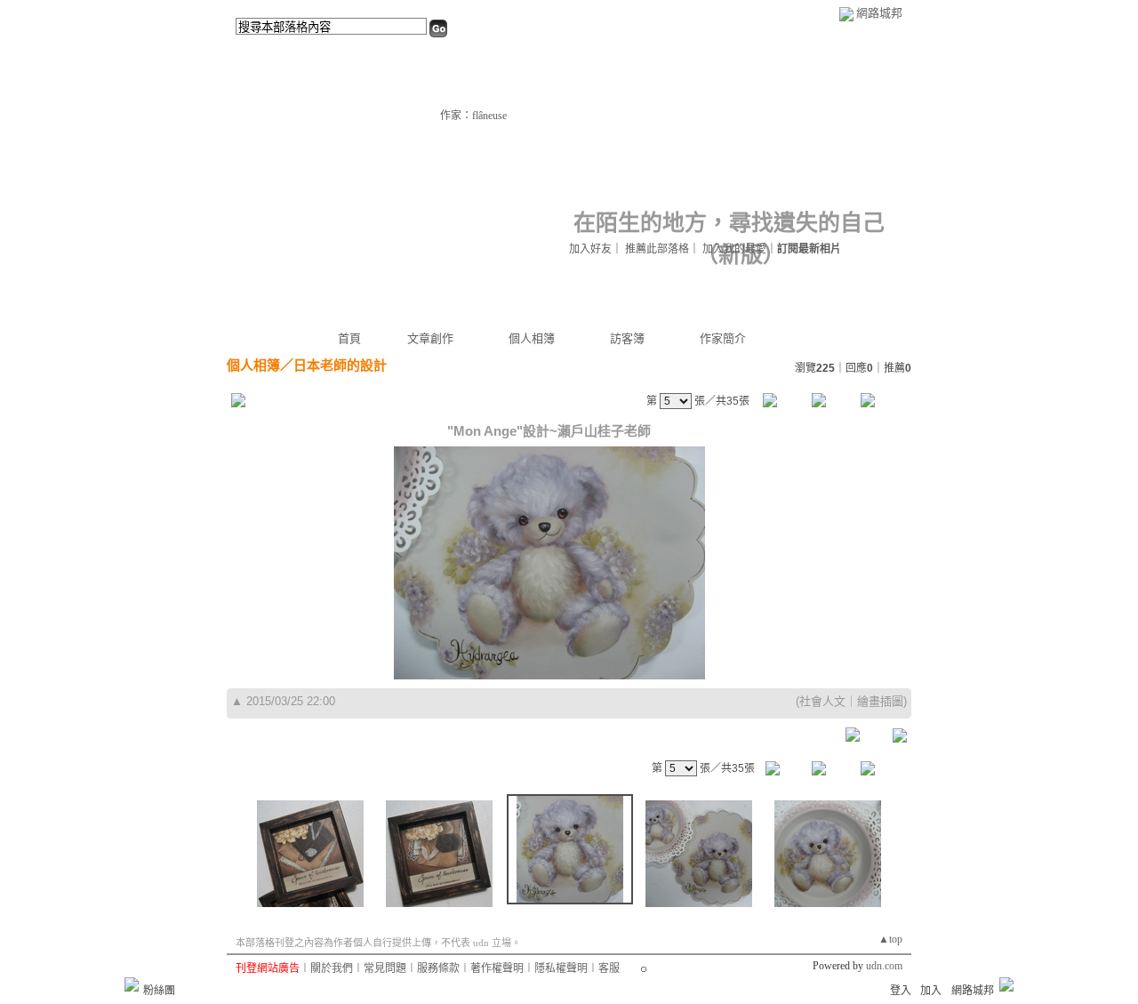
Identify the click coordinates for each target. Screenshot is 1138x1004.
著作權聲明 (497, 968)
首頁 (349, 338)
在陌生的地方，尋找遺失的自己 (729, 223)
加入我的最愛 (734, 249)
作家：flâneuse (473, 115)
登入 (900, 990)
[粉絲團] (131, 984)
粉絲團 (159, 990)
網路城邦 (879, 13)
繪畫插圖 (880, 701)
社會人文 (822, 701)
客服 (609, 968)
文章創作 (430, 338)
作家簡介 (723, 338)
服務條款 (438, 968)
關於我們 (331, 968)
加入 (931, 990)
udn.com (884, 966)
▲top (890, 939)
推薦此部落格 (657, 249)
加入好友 (590, 249)
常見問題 (385, 968)
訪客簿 (627, 338)
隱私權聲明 (561, 968)
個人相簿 (532, 338)
